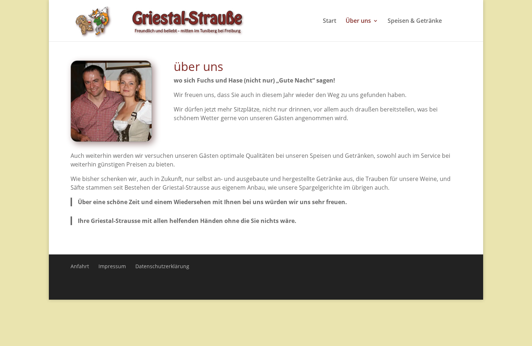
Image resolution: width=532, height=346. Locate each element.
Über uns (358, 21)
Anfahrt (80, 266)
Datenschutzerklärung (162, 266)
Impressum (112, 266)
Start (329, 21)
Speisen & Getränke (415, 21)
